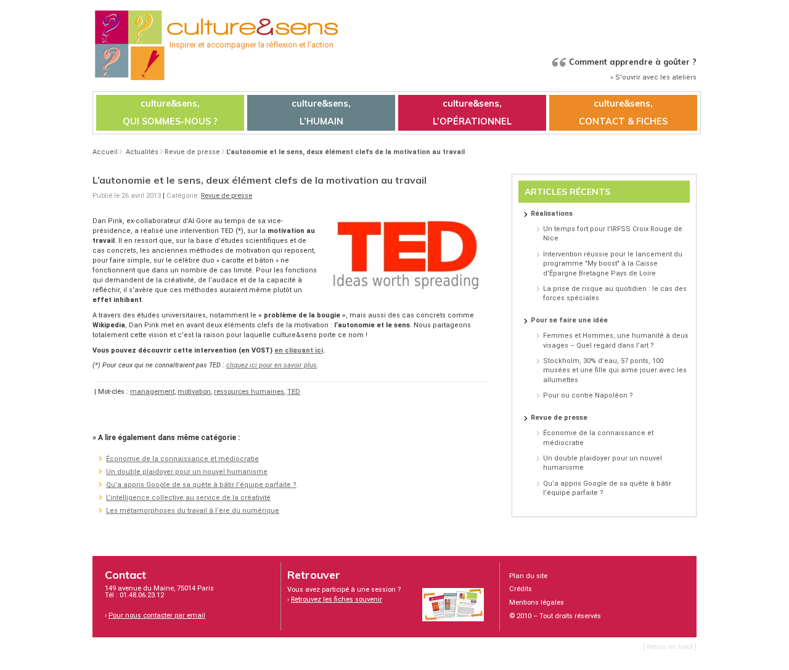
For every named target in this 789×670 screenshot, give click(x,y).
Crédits (520, 589)
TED (293, 392)
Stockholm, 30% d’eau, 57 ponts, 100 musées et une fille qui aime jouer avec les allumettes (615, 370)
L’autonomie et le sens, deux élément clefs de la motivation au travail (345, 152)
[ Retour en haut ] (670, 647)
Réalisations (552, 214)
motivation (194, 392)
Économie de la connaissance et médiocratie (182, 459)
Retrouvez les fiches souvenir (336, 599)
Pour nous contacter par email (156, 615)
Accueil (105, 152)
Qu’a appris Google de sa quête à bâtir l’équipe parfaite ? (201, 485)
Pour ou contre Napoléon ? (588, 395)
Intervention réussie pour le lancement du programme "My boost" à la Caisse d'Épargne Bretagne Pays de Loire (612, 263)
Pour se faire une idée (569, 320)
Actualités (142, 152)
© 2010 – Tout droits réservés (555, 616)
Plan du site (528, 576)
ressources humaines (249, 392)
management (152, 392)
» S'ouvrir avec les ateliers (653, 77)
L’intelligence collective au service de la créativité (188, 498)
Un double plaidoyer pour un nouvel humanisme (187, 472)
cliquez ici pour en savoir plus (271, 365)
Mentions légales (536, 603)
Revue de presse (192, 152)
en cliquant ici (298, 350)
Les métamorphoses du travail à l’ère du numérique (192, 511)
